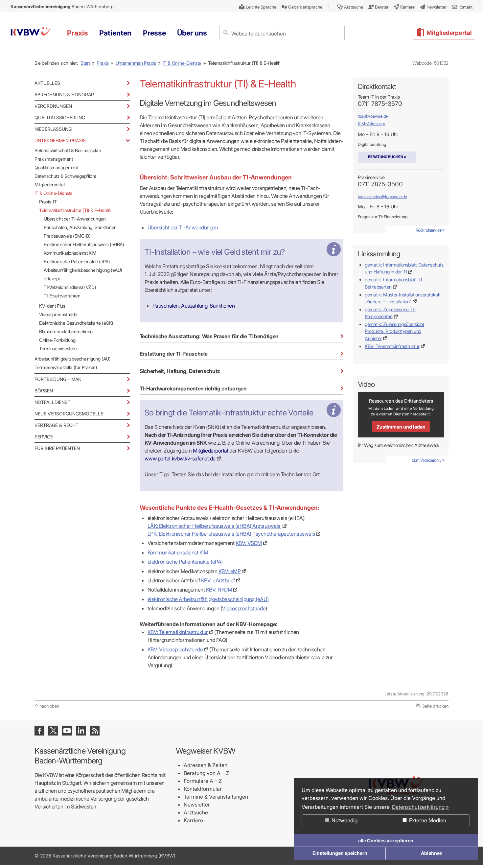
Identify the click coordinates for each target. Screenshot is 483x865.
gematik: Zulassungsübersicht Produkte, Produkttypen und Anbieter (394, 331)
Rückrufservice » (430, 230)
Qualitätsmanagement (56, 167)
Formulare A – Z (203, 781)
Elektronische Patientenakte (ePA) (77, 261)
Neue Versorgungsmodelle (68, 413)
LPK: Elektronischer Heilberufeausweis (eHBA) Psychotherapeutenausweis (231, 533)
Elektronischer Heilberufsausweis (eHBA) (84, 244)
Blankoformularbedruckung (66, 331)
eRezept (52, 278)
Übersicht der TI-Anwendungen (74, 219)
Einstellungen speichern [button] (339, 853)
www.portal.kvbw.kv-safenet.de (180, 458)
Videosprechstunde (58, 314)
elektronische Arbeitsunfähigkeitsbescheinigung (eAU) (208, 599)
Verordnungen (53, 106)
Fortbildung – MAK (57, 379)
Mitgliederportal (49, 184)
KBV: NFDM (219, 589)
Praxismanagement (53, 159)
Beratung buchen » (387, 156)
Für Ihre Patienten (57, 448)
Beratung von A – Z (206, 773)
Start (85, 63)
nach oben (49, 706)
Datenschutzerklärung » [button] (420, 807)
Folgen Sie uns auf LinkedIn (81, 731)
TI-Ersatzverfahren (62, 295)
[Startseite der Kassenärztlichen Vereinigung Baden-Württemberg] (30, 32)
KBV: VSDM (249, 543)
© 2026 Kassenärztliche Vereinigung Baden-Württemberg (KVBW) (104, 855)
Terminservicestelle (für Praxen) (65, 367)
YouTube (67, 731)
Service (43, 436)
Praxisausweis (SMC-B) (67, 236)
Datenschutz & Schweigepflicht (65, 176)
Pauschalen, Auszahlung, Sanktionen (80, 227)
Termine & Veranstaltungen (216, 796)
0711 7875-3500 (380, 184)
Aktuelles (47, 83)
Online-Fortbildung (57, 340)
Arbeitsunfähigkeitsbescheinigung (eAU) (83, 270)
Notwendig (343, 820)
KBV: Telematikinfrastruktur (178, 632)
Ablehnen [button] (432, 853)
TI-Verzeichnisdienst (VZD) (70, 287)
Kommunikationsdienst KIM (70, 253)
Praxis (103, 63)
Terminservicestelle (58, 348)
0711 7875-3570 (380, 103)
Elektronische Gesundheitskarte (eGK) (76, 323)
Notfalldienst (52, 402)
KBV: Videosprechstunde (175, 649)
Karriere (193, 820)
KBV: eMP (229, 571)
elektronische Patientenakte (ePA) (185, 561)
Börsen (43, 390)
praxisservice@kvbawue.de (382, 196)
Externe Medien (427, 820)
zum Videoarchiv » (428, 460)
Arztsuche (196, 812)
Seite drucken (435, 706)
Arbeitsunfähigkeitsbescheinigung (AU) (72, 359)
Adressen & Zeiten (205, 765)
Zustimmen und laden (401, 427)
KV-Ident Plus (52, 306)
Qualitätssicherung (59, 117)
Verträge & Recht (56, 425)
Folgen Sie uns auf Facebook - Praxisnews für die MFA (39, 731)
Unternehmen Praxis (136, 63)
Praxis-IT (48, 201)
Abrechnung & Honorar (64, 94)
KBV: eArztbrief (218, 580)
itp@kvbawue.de (373, 116)
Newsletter (197, 804)
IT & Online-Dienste (182, 63)
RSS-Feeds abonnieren (95, 731)
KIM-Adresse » (371, 123)
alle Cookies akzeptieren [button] (385, 840)
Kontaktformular (203, 788)
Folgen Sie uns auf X (53, 731)
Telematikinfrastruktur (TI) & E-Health (75, 210)
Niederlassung (53, 129)
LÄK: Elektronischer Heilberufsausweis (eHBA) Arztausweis (215, 526)
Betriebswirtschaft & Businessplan (67, 150)
